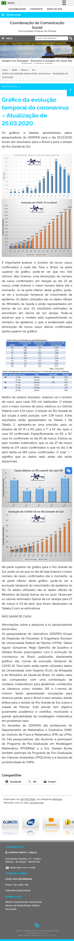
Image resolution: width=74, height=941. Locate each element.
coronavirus (37, 802)
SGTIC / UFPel (49, 935)
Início (5, 69)
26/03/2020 (28, 799)
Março (24, 69)
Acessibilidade (17, 9)
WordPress (42, 933)
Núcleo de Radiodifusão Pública (22, 905)
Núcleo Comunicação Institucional (23, 902)
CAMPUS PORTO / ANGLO (22, 852)
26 (33, 69)
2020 (14, 69)
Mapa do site (54, 9)
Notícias (9, 86)
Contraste (36, 9)
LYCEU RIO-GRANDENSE (18, 879)
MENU (9, 38)
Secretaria (10, 909)
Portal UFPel (14, 15)
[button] (37, 205)
